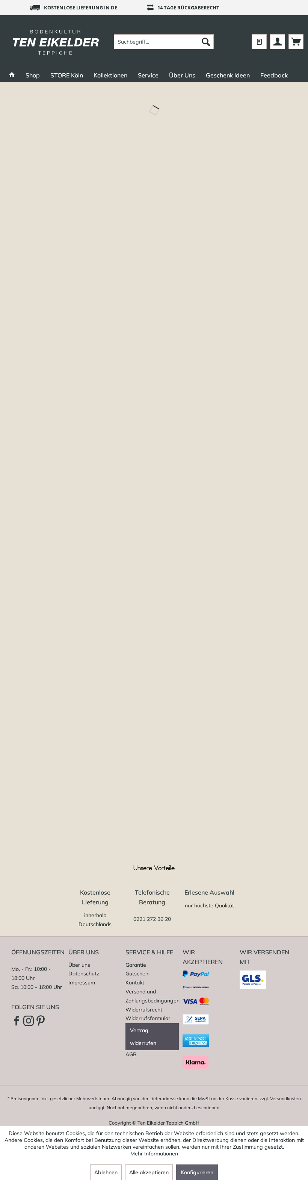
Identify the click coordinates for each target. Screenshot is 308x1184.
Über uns (79, 964)
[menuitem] (164, 41)
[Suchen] (206, 41)
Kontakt (134, 982)
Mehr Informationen (154, 1153)
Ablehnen (106, 1172)
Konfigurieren (197, 1172)
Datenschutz (83, 973)
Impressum (81, 982)
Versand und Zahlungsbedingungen (152, 996)
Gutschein (137, 973)
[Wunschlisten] (259, 41)
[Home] (12, 75)
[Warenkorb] (295, 41)
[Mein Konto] (277, 41)
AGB (131, 1054)
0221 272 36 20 (152, 919)
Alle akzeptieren (149, 1172)
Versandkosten (285, 1098)
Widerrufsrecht (143, 1009)
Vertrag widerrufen (143, 1036)
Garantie (135, 964)
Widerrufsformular (147, 1018)
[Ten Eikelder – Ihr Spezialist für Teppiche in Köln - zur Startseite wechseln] (56, 42)
